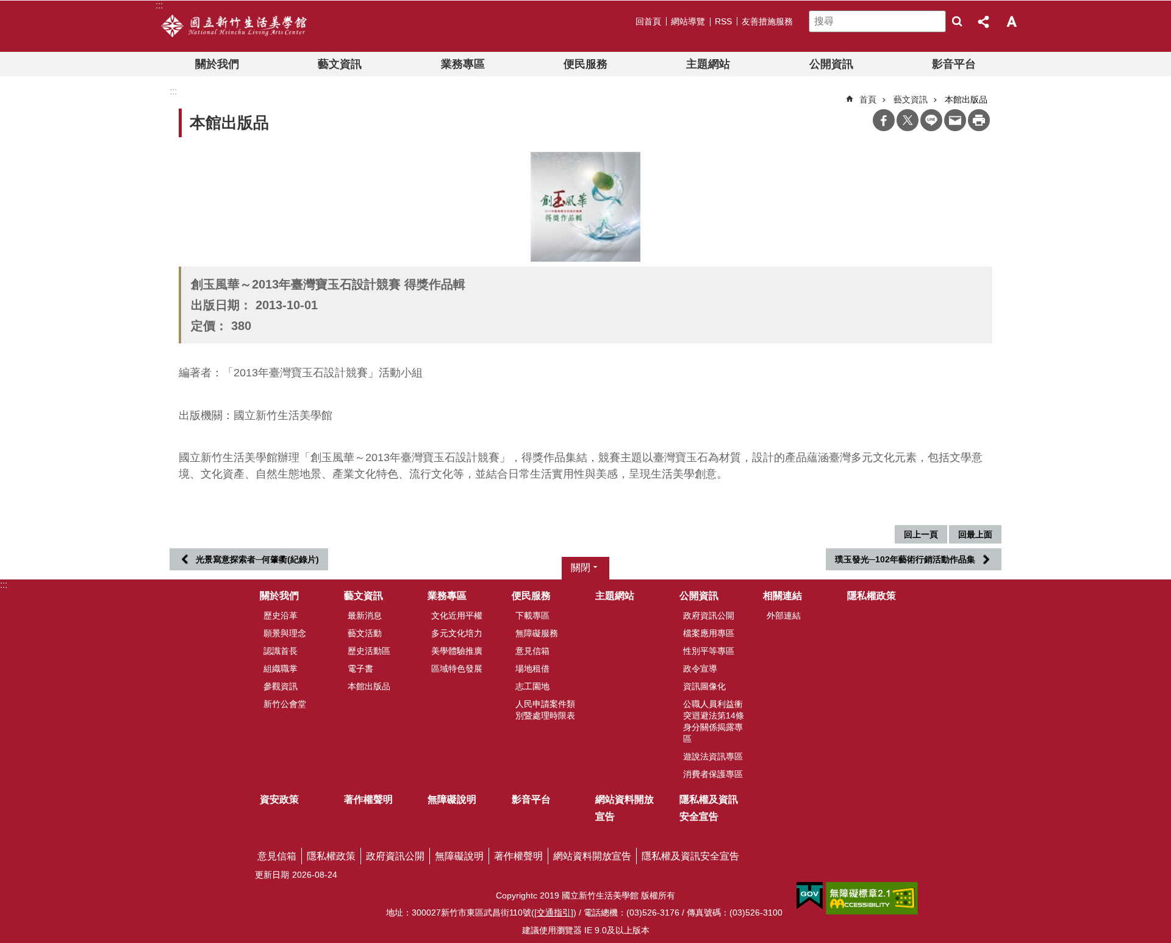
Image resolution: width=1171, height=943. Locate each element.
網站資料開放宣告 (624, 807)
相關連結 (782, 595)
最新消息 (365, 615)
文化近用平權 (456, 615)
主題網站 (708, 64)
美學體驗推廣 (456, 651)
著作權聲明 (368, 799)
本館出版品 (369, 686)
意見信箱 (532, 651)
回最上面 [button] (975, 534)
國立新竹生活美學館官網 (234, 26)
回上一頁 (921, 534)
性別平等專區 (708, 651)
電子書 (360, 668)
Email (955, 120)
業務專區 (463, 64)
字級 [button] (1011, 21)
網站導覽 (688, 21)
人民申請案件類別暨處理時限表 (545, 709)
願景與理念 (284, 633)
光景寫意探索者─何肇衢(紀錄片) (257, 559)
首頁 (867, 99)
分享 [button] (984, 21)
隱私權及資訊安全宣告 (708, 807)
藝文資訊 (340, 64)
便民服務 (585, 64)
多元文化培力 (456, 633)
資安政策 (279, 799)
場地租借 (532, 668)
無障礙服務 (536, 633)
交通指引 (554, 912)
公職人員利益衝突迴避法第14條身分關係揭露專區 (713, 721)
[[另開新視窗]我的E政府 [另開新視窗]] (810, 896)
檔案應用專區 (708, 633)
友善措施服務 (767, 21)
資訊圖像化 (704, 686)
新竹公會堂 (284, 704)
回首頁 (648, 21)
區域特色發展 (456, 668)
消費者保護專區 (713, 774)
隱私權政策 (871, 595)
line (931, 120)
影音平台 (954, 64)
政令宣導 (700, 668)
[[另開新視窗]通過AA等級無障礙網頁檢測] (872, 898)
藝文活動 (365, 633)
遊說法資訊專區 (713, 756)
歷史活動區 (369, 651)
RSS (723, 21)
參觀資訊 (280, 686)
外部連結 (784, 615)
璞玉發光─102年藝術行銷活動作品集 (905, 559)
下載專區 (532, 615)
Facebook (884, 120)
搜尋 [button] (957, 21)
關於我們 (217, 64)
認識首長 (280, 651)
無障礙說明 (452, 799)
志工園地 (532, 686)
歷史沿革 (280, 615)
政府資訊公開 (708, 615)
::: (3, 584)
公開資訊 (831, 64)
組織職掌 (280, 668)
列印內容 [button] (979, 120)
